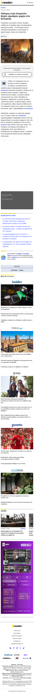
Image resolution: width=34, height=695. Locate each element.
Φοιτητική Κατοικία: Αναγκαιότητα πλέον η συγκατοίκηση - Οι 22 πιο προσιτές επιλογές (17, 314)
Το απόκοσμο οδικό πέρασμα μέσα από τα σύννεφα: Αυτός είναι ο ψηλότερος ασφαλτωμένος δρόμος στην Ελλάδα (16, 221)
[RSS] (10, 648)
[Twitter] (20, 648)
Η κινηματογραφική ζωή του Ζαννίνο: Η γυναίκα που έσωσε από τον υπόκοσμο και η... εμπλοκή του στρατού (17, 236)
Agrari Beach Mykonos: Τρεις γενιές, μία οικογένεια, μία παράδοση (16, 503)
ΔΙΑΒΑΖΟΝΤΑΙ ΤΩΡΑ (8, 215)
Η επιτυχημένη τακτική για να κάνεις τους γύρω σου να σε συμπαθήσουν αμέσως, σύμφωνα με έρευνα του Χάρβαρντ (16, 408)
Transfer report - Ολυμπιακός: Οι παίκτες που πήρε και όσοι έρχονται (16, 451)
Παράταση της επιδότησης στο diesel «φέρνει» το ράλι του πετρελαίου (16, 308)
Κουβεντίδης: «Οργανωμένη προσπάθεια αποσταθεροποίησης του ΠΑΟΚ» (12, 458)
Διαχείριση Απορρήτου (17, 643)
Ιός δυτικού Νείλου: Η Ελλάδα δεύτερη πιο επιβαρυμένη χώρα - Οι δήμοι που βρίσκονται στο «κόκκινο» (17, 229)
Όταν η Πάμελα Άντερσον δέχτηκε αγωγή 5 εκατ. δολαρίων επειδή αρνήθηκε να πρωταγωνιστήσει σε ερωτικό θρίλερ (15, 417)
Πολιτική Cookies (17, 638)
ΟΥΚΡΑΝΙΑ (14, 270)
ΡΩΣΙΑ (21, 270)
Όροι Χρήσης (17, 633)
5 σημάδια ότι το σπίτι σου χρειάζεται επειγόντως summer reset (15, 496)
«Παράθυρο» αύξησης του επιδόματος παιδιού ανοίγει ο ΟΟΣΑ (16, 321)
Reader (19, 253)
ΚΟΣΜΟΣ (3, 7)
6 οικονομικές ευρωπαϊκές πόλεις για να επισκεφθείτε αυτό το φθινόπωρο (16, 355)
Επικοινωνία (17, 630)
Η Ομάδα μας (17, 641)
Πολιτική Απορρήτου (17, 635)
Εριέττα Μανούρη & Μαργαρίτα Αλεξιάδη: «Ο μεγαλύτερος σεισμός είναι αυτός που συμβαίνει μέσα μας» (16, 400)
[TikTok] (23, 648)
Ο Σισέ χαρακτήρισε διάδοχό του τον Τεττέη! (13, 463)
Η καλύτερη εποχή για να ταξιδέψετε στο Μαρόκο (14, 366)
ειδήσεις (14, 257)
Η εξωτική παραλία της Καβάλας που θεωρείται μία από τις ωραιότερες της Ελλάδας (16, 361)
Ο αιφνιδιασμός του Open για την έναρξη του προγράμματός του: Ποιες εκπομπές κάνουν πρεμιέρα (17, 244)
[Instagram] (17, 648)
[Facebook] (14, 648)
